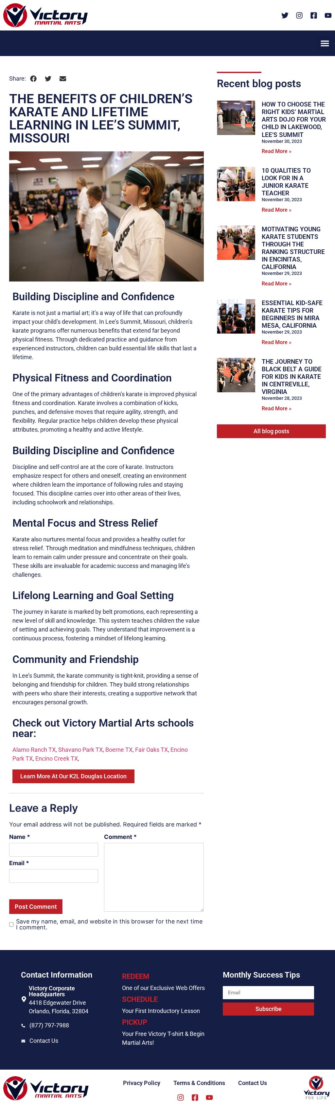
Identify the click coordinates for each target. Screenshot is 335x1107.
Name (19, 837)
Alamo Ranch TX (34, 749)
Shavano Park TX (80, 749)
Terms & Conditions (199, 1082)
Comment (120, 837)
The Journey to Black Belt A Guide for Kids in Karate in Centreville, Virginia (292, 377)
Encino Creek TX (56, 758)
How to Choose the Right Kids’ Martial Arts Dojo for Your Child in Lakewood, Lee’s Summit (294, 119)
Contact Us (43, 1040)
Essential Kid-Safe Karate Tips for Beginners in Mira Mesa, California (292, 314)
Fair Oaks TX (151, 749)
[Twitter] (285, 15)
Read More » (276, 151)
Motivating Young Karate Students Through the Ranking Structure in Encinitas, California (293, 248)
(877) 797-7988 (49, 1025)
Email (19, 863)
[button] (325, 43)
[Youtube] (328, 15)
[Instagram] (299, 15)
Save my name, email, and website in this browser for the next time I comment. (109, 924)
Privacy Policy (141, 1082)
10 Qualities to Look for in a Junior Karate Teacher (286, 182)
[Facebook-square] (313, 15)
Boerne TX (118, 749)
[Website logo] (45, 15)
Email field (237, 983)
